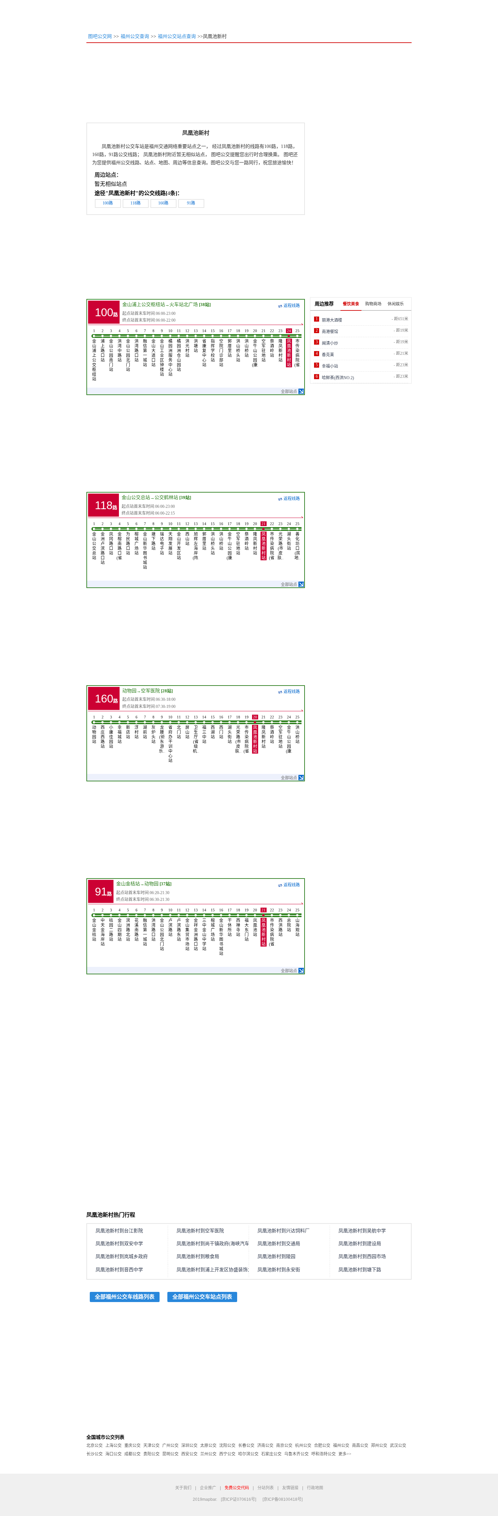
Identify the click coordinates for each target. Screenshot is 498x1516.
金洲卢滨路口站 (103, 543)
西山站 (187, 534)
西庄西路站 (103, 732)
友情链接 (290, 1488)
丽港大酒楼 (332, 320)
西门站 (221, 727)
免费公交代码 (237, 1488)
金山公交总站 (136, 497)
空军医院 (150, 690)
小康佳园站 (111, 732)
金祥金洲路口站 (196, 929)
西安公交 (189, 1454)
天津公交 (151, 1445)
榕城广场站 (136, 539)
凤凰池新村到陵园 (276, 1256)
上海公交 (113, 1445)
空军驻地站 (264, 346)
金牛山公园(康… (255, 348)
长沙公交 (94, 1454)
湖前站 (145, 727)
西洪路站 (280, 922)
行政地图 (315, 1488)
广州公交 (170, 1445)
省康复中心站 (204, 348)
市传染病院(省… (297, 348)
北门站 (179, 727)
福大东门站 (247, 925)
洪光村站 (187, 343)
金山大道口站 (153, 348)
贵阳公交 (151, 1454)
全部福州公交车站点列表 (202, 1297)
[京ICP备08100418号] (283, 1499)
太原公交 (208, 1445)
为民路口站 (128, 539)
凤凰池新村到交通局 (278, 1243)
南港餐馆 (330, 331)
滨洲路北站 (128, 925)
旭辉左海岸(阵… (196, 541)
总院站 (289, 920)
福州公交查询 (135, 36)
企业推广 (208, 1488)
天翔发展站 (170, 539)
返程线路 (292, 305)
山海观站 (297, 922)
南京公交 (284, 1445)
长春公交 (246, 1445)
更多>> (344, 1454)
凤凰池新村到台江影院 (119, 1230)
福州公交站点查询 (177, 36)
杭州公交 (303, 1445)
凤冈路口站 (111, 539)
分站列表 (265, 1488)
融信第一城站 (145, 348)
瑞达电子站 (162, 539)
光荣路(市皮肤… (280, 541)
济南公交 (265, 1445)
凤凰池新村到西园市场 (362, 1256)
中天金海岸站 (103, 927)
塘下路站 (153, 536)
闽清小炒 (330, 343)
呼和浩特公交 (323, 1454)
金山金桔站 (128, 883)
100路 (108, 203)
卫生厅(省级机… (196, 734)
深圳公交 (189, 1445)
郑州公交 (379, 1445)
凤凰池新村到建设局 (359, 1243)
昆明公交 (170, 1454)
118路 (135, 203)
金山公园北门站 (128, 350)
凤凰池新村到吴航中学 (362, 1230)
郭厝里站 (230, 343)
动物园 (129, 690)
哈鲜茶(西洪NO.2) (338, 377)
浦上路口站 (103, 346)
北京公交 (94, 1445)
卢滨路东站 (179, 925)
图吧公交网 (100, 36)
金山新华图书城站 (145, 546)
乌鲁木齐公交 (296, 1454)
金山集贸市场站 (187, 929)
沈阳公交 (227, 1445)
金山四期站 (120, 925)
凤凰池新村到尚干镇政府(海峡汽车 (213, 1243)
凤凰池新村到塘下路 (359, 1269)
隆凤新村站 (280, 346)
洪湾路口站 (136, 346)
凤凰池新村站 (289, 348)
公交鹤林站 (166, 497)
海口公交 (113, 1454)
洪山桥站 (247, 343)
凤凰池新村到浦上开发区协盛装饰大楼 (217, 1269)
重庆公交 (132, 1445)
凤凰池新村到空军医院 (200, 1230)
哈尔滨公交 (248, 1454)
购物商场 (373, 304)
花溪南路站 (136, 925)
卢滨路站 (170, 922)
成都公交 (132, 1454)
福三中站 (204, 729)
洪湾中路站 (120, 346)
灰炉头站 (153, 729)
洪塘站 (196, 341)
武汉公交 (398, 1445)
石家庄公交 (271, 1454)
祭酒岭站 (272, 343)
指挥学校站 (213, 346)
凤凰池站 (255, 922)
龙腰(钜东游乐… (162, 734)
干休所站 (230, 922)
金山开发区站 (179, 541)
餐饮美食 (351, 304)
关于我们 (183, 1488)
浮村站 (136, 727)
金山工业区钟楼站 (162, 353)
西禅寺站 (238, 922)
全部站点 (289, 391)
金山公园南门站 (111, 350)
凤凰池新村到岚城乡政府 (122, 1256)
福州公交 (341, 1445)
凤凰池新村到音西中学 (119, 1269)
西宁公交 (227, 1454)
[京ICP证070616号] (238, 1499)
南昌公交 (360, 1445)
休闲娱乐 (396, 304)
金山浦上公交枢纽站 (143, 304)
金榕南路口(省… (120, 541)
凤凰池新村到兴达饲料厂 (283, 1230)
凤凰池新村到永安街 (278, 1269)
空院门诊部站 (221, 348)
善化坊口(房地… (297, 541)
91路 (191, 203)
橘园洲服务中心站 (170, 353)
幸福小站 (330, 366)
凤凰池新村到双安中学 (119, 1243)
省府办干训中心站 (170, 739)
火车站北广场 (183, 304)
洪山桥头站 (238, 346)
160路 (163, 203)
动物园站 (94, 729)
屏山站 (187, 727)
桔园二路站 (111, 925)
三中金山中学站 (204, 929)
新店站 (128, 727)
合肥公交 (322, 1445)
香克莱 (328, 354)
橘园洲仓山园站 (179, 350)
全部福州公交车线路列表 (124, 1297)
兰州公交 (208, 1454)
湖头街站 (289, 536)
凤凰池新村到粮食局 (198, 1256)
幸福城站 (120, 729)
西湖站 (213, 727)
